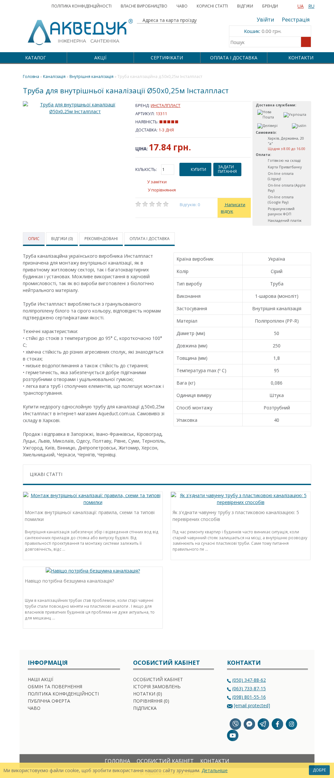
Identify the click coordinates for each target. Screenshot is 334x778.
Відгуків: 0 (190, 204)
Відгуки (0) (62, 238)
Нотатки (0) (147, 694)
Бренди (270, 6)
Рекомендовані (101, 238)
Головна (117, 761)
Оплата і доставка (233, 57)
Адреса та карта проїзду (169, 20)
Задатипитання (227, 169)
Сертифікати (167, 57)
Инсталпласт (165, 105)
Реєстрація (296, 19)
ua (300, 6)
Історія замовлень (157, 686)
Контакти (300, 57)
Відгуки (245, 6)
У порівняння (162, 190)
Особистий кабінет (158, 679)
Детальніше (215, 770)
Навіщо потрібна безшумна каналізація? (69, 581)
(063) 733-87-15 (249, 688)
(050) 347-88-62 (249, 680)
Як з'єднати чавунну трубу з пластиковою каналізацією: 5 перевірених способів (236, 515)
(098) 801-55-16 (249, 697)
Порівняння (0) (151, 701)
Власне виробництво (144, 6)
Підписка (145, 708)
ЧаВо (182, 6)
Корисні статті (212, 6)
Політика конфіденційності (82, 6)
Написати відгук (233, 208)
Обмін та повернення (55, 686)
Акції (100, 57)
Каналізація (54, 76)
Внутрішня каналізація (91, 76)
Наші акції (40, 679)
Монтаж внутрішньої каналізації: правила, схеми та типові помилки (90, 515)
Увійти (265, 19)
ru (311, 6)
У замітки (157, 182)
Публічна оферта (49, 701)
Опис (33, 238)
